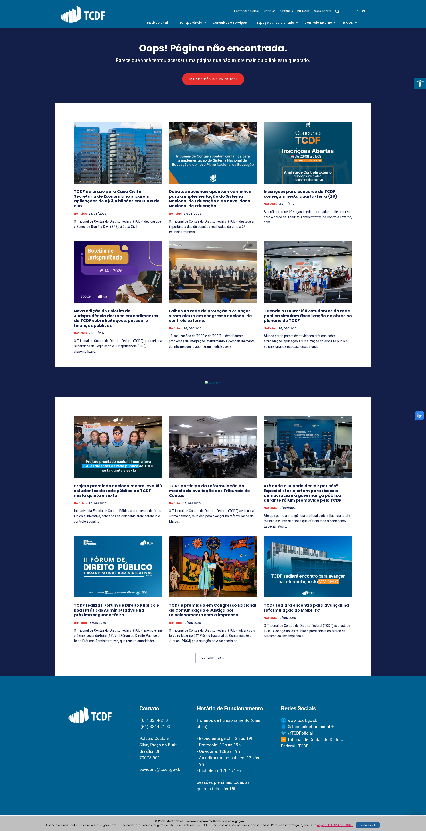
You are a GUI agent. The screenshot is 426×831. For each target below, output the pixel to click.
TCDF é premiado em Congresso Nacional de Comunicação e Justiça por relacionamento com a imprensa (212, 610)
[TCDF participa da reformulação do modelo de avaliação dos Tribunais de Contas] (213, 447)
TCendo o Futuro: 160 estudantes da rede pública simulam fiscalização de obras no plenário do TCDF (308, 315)
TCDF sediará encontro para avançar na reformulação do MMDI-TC (306, 607)
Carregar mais (211, 657)
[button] (420, 83)
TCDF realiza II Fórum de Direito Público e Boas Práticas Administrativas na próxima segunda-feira (116, 610)
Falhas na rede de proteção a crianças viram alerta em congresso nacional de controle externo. (210, 315)
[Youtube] (363, 11)
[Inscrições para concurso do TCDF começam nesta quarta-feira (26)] (308, 153)
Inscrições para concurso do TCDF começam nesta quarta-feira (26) (300, 194)
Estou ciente (368, 825)
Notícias (80, 213)
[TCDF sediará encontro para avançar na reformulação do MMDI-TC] (308, 566)
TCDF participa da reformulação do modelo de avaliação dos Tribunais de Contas (209, 490)
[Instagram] (358, 11)
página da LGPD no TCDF (335, 825)
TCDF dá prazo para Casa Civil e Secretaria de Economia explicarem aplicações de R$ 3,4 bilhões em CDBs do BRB (117, 199)
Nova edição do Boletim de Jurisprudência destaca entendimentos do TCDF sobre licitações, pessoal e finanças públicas (116, 318)
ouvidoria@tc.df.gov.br (160, 769)
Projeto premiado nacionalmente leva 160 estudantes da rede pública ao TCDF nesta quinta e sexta (118, 490)
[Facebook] (353, 11)
